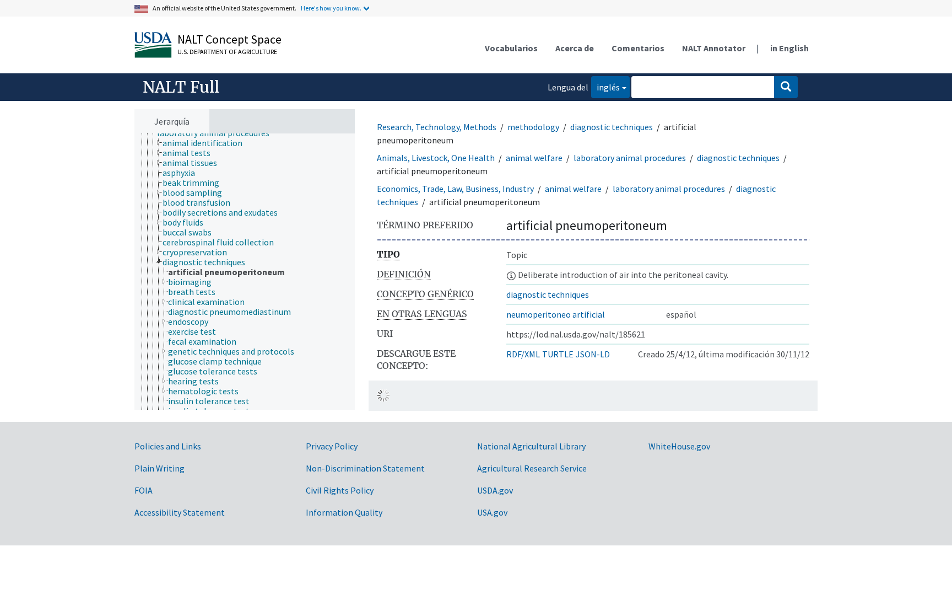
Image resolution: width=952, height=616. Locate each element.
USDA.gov (495, 490)
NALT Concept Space (229, 39)
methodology (533, 126)
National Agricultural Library (531, 446)
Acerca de (574, 47)
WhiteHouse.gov (679, 446)
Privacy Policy (332, 446)
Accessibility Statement (179, 512)
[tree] (244, 271)
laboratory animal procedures (630, 157)
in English (789, 47)
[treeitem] (207, 143)
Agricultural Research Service (532, 468)
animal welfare (534, 157)
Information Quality (344, 512)
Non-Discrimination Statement (365, 468)
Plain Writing (159, 468)
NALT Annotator (713, 47)
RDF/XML (523, 354)
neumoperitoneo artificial (555, 314)
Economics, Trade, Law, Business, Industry (455, 188)
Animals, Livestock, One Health (436, 157)
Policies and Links (167, 446)
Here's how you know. (331, 8)
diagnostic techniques (611, 126)
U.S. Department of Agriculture (227, 51)
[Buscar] (786, 87)
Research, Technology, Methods (436, 126)
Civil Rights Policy (340, 490)
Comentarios (638, 47)
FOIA (143, 490)
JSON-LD (593, 354)
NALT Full (181, 87)
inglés (605, 87)
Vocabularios (511, 47)
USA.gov (492, 512)
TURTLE (558, 354)
